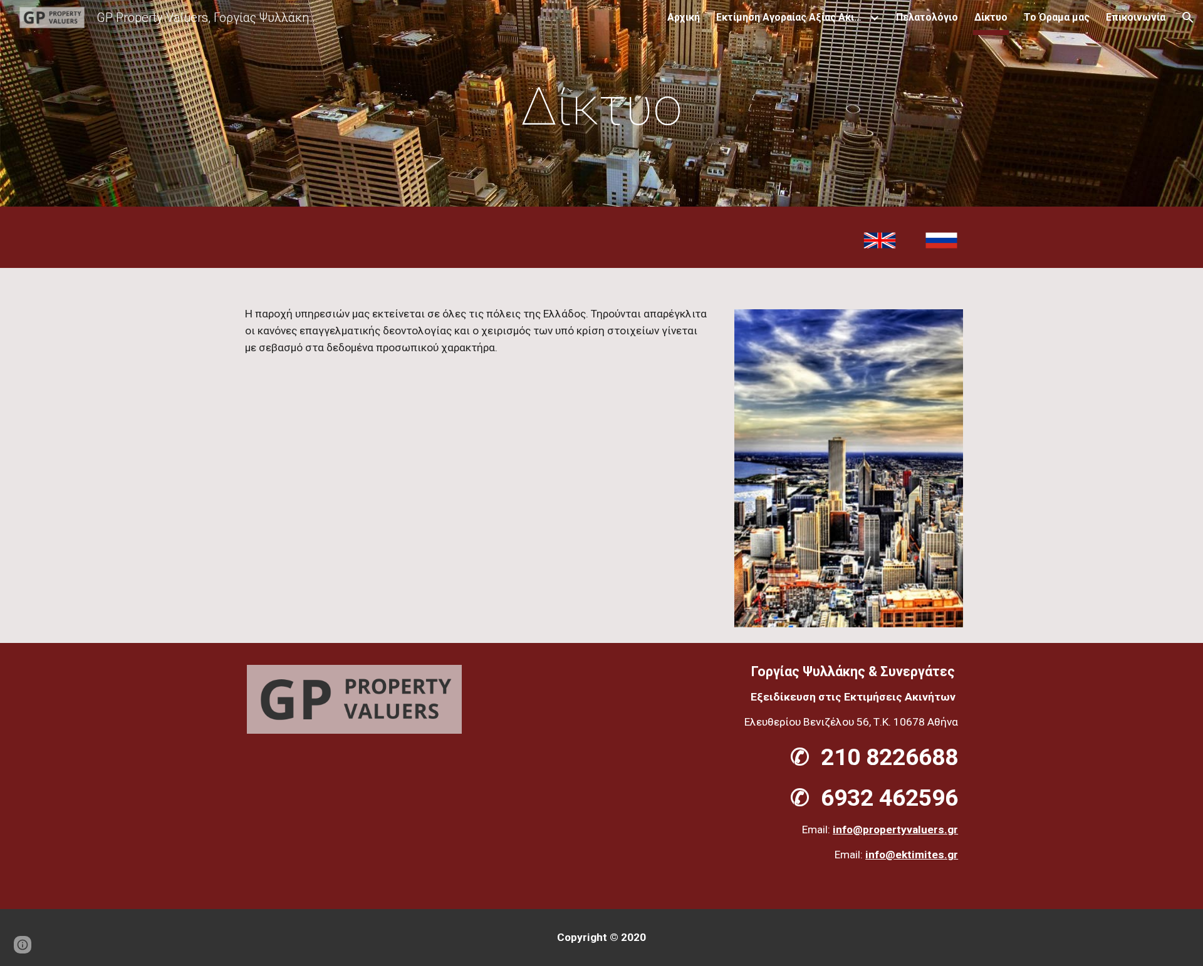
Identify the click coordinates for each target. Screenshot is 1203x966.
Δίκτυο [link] (991, 17)
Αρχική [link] (683, 17)
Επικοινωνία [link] (1135, 17)
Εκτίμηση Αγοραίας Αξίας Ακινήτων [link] (791, 17)
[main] (601, 107)
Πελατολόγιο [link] (927, 17)
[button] (1188, 18)
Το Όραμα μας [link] (1057, 17)
